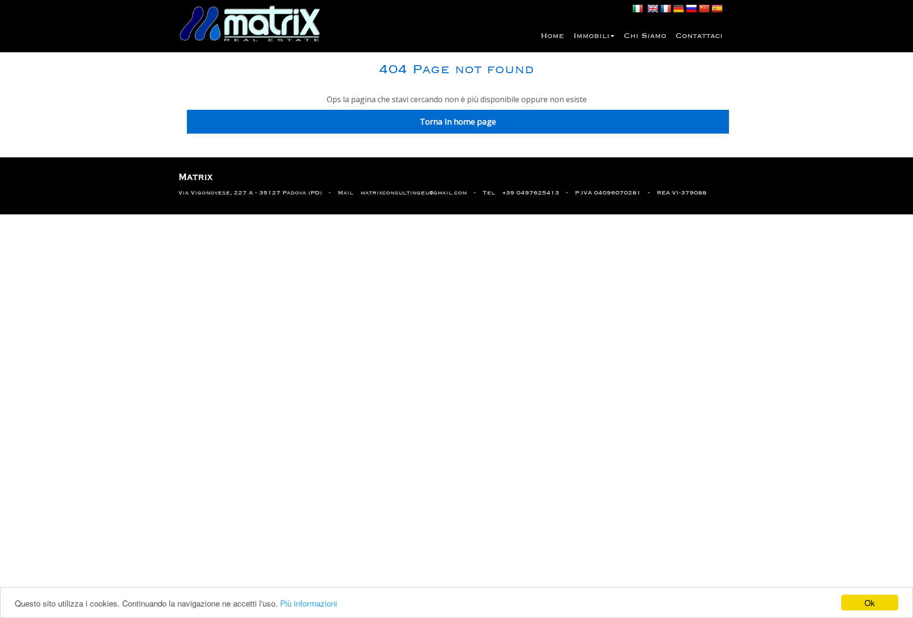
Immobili (591, 36)
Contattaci (699, 36)
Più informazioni (308, 603)
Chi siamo (645, 36)
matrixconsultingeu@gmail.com (413, 193)
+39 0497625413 (530, 193)
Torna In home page (458, 121)
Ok (869, 602)
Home (552, 36)
